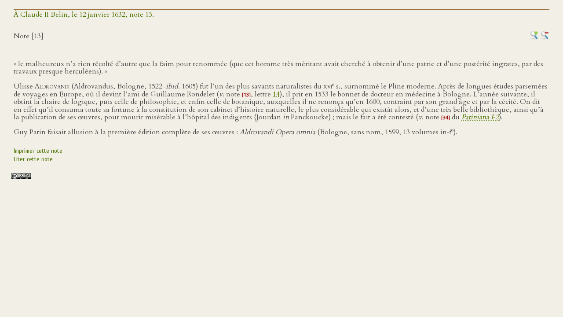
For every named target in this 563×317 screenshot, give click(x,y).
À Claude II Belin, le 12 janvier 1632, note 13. (84, 14)
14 (276, 94)
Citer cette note (33, 159)
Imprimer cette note (38, 151)
